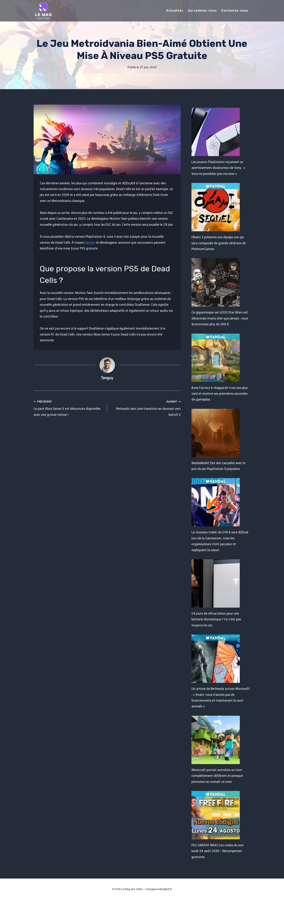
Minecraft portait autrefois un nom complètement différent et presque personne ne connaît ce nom (217, 776)
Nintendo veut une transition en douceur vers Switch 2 (148, 408)
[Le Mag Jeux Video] (43, 10)
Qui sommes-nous (202, 10)
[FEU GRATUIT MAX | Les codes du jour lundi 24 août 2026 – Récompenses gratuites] (220, 815)
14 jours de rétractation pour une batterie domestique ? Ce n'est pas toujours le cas (216, 619)
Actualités (174, 10)
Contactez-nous (234, 10)
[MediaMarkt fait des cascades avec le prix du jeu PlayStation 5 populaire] (220, 433)
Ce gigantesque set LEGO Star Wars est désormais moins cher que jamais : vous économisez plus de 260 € (219, 318)
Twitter (90, 242)
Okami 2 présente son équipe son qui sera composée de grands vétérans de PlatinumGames (218, 243)
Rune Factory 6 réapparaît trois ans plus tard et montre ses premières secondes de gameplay (219, 393)
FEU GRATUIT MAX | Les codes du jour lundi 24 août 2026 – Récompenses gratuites (217, 851)
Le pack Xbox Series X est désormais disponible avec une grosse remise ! (67, 408)
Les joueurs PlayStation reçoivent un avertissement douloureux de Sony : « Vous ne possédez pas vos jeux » (218, 168)
